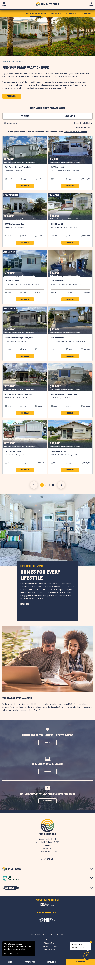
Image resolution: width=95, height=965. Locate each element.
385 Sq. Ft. (40, 349)
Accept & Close (11, 953)
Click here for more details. (75, 131)
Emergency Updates (49, 946)
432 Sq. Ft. (40, 292)
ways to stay (30, 962)
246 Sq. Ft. (86, 349)
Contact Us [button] (86, 13)
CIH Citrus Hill (57, 224)
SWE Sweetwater (58, 167)
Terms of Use (49, 943)
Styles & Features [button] (56, 13)
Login (91, 5)
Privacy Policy (49, 949)
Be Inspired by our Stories (47, 764)
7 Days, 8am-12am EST (47, 851)
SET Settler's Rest (13, 451)
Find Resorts (80, 962)
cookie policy (20, 949)
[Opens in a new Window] (47, 905)
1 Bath (24, 179)
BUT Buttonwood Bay (14, 224)
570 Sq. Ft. (40, 179)
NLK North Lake (57, 281)
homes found (9, 123)
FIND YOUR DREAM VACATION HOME (25, 67)
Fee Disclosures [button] (73, 13)
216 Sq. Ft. (86, 292)
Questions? (47, 845)
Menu (4, 5)
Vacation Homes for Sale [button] (35, 13)
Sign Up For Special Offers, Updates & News (47, 735)
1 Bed (55, 179)
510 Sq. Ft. (86, 406)
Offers (10, 962)
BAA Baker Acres (58, 451)
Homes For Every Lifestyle (40, 575)
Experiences (52, 962)
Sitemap (49, 940)
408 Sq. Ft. (86, 236)
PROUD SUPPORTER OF (48, 900)
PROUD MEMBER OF (47, 913)
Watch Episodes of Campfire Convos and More (47, 793)
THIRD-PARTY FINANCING (17, 698)
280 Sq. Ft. (40, 236)
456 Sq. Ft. (40, 406)
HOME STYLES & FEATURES (31, 566)
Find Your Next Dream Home (47, 108)
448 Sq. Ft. (86, 463)
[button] (11, 96)
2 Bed (9, 179)
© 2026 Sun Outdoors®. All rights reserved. (47, 934)
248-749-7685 (48, 848)
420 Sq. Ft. (86, 179)
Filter (26, 116)
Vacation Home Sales (12, 61)
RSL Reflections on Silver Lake (18, 167)
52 (53, 485)
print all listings (83, 127)
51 (50, 485)
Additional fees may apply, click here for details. (19, 162)
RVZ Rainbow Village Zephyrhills (19, 337)
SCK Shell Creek (12, 281)
